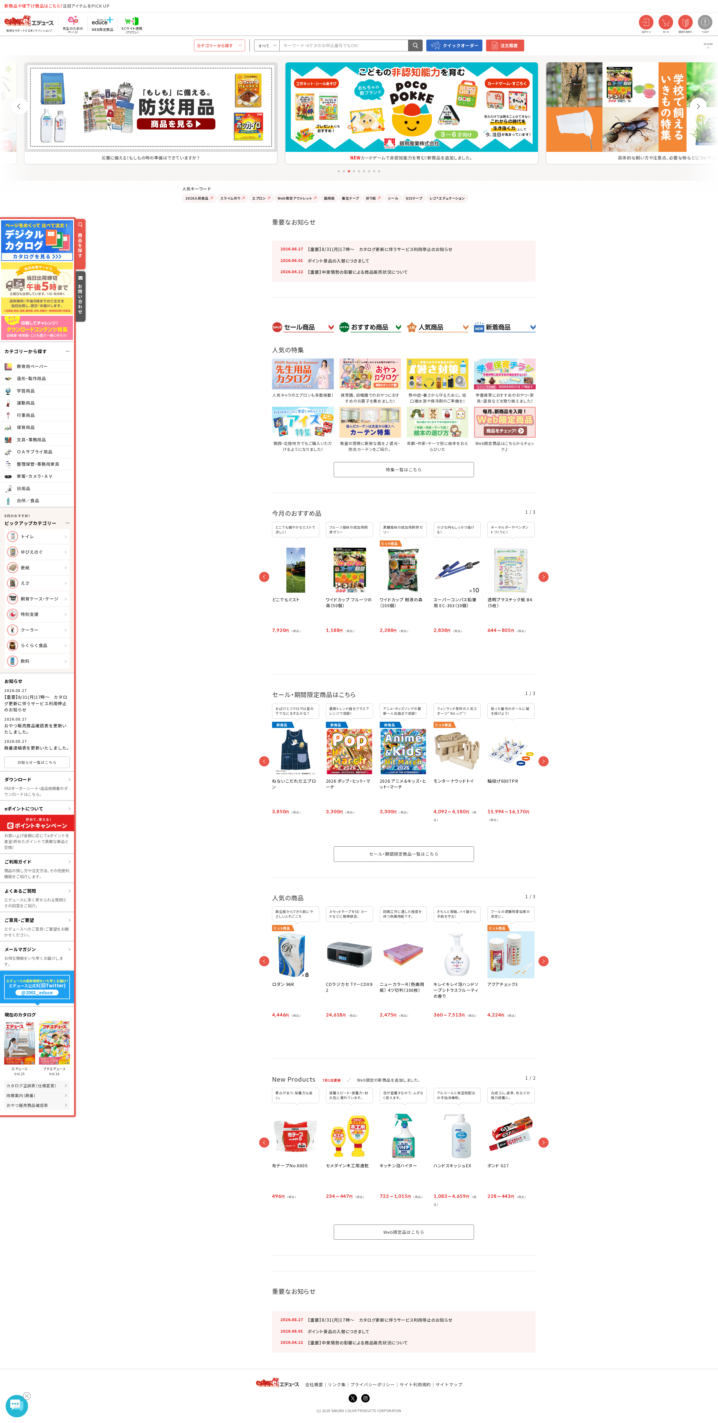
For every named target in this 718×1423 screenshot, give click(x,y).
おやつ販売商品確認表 (27, 1105)
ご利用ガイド (17, 861)
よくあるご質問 (20, 890)
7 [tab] (369, 171)
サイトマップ (449, 1384)
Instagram (365, 1398)
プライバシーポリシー (372, 1384)
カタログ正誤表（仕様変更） (31, 1085)
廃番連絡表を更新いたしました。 (37, 748)
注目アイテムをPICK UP (57, 6)
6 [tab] (364, 171)
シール (393, 198)
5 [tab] (359, 171)
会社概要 (314, 1384)
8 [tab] (374, 171)
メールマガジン (20, 949)
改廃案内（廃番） (21, 1095)
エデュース (19, 6)
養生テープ (350, 198)
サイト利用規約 (415, 1384)
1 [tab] (339, 171)
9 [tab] (379, 171)
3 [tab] (349, 171)
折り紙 (371, 198)
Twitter (353, 1398)
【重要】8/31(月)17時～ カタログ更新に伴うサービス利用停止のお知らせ (35, 703)
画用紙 (329, 198)
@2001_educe (37, 992)
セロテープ (414, 198)
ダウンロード (17, 779)
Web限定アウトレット (295, 198)
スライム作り (230, 198)
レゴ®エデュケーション (447, 198)
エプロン (259, 198)
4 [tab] (354, 171)
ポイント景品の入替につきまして (339, 261)
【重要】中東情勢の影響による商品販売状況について (358, 272)
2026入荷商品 (197, 198)
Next (698, 106)
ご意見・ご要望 (19, 920)
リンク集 (337, 1384)
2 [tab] (344, 171)
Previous (19, 106)
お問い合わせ (80, 298)
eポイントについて (23, 808)
